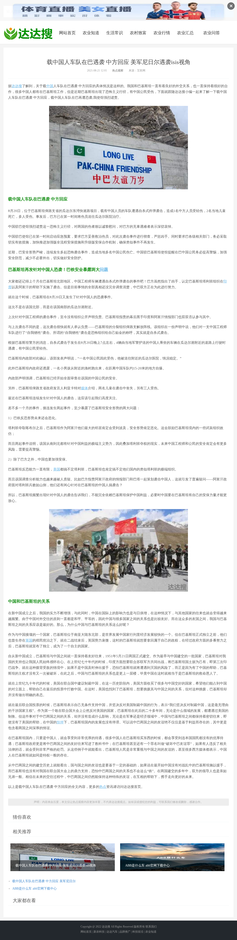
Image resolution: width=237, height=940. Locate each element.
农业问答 (211, 33)
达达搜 (17, 86)
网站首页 (67, 33)
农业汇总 (185, 33)
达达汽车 (112, 931)
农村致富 (138, 33)
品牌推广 (125, 931)
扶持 (60, 722)
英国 (28, 640)
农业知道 (91, 33)
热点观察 (117, 70)
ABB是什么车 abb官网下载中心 (34, 888)
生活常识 (114, 33)
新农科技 (99, 931)
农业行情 (161, 33)
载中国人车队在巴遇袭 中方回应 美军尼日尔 (44, 881)
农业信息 (28, 33)
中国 (49, 86)
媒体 (84, 388)
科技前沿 (137, 931)
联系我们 (151, 926)
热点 (102, 787)
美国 (56, 469)
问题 (104, 269)
